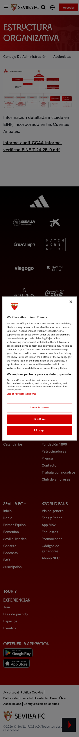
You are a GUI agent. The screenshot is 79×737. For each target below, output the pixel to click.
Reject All (40, 419)
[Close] (71, 301)
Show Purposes (39, 407)
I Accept (39, 430)
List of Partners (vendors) (21, 393)
